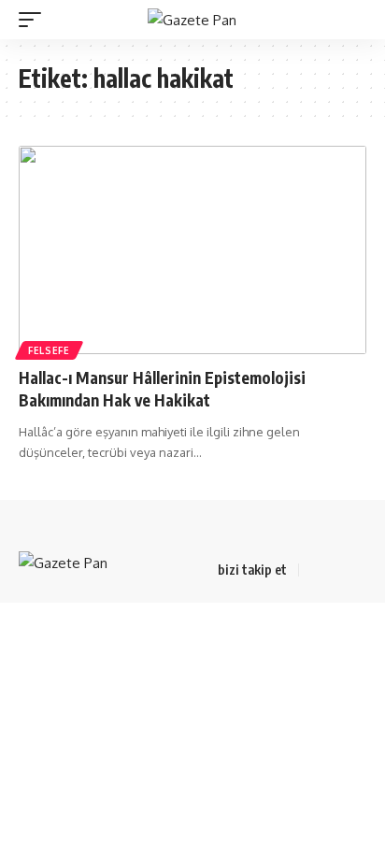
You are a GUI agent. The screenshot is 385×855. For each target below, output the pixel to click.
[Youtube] (360, 570)
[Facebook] (315, 570)
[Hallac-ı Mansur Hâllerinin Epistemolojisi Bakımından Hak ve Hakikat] (192, 250)
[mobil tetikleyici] (34, 19)
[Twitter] (338, 570)
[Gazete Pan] (192, 20)
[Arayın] (355, 20)
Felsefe (49, 350)
